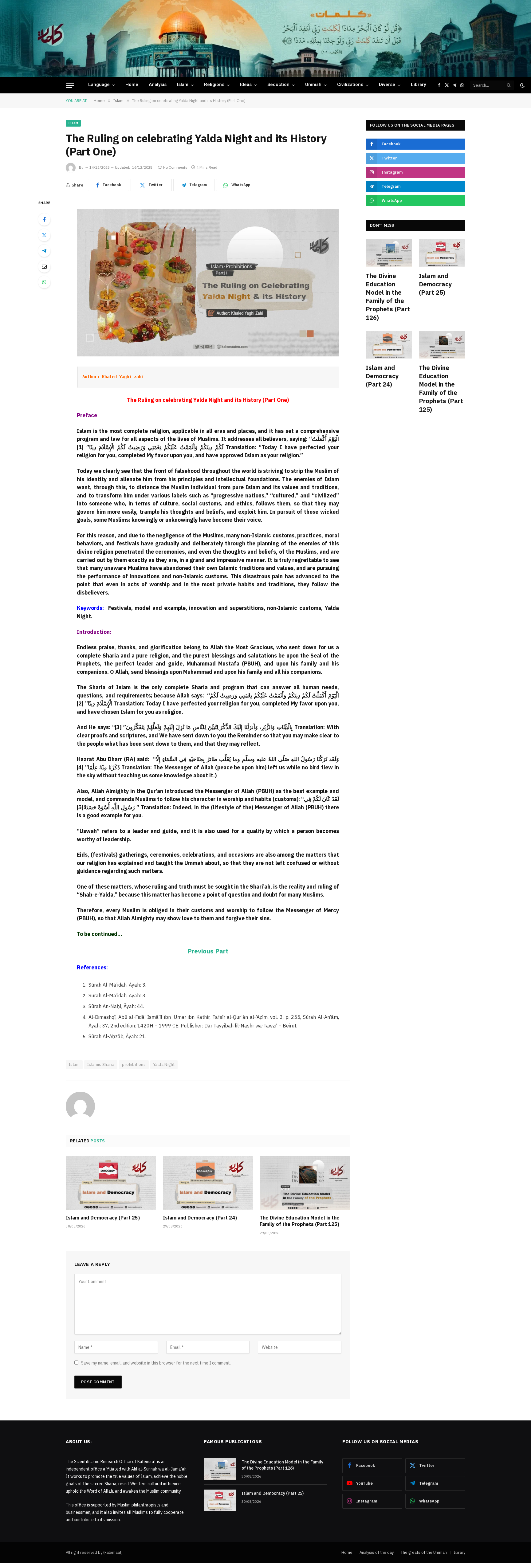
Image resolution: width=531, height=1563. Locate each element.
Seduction (278, 84)
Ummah (313, 84)
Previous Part (207, 951)
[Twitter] (44, 235)
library (418, 84)
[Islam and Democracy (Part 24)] (208, 1183)
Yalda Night (164, 1064)
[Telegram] (44, 251)
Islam (182, 84)
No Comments (175, 167)
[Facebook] (44, 219)
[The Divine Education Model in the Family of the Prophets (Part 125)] (305, 1183)
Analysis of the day (377, 1552)
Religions (214, 84)
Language (99, 84)
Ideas (246, 84)
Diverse (387, 84)
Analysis (158, 84)
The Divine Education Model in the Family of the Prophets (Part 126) (388, 297)
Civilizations (350, 84)
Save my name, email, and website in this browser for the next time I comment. (156, 1363)
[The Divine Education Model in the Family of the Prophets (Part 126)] (389, 253)
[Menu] (70, 85)
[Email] (44, 266)
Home (131, 84)
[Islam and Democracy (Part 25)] (111, 1183)
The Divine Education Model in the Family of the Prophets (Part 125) (300, 1221)
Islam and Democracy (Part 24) (200, 1218)
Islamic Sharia (100, 1064)
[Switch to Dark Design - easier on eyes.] (522, 85)
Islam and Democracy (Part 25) (103, 1218)
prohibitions (134, 1064)
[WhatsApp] (44, 282)
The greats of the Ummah (424, 1552)
